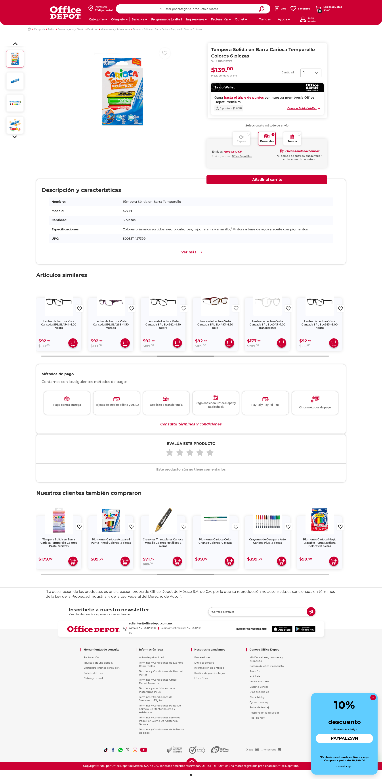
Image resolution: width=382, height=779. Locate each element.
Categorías (97, 19)
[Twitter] (127, 750)
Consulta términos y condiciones (191, 424)
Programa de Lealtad (166, 19)
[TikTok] (106, 750)
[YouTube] (144, 750)
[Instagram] (135, 750)
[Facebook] (113, 750)
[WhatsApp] (120, 750)
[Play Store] (305, 629)
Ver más (189, 252)
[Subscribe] (311, 611)
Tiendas (265, 19)
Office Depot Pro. (242, 156)
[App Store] (282, 629)
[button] (15, 43)
